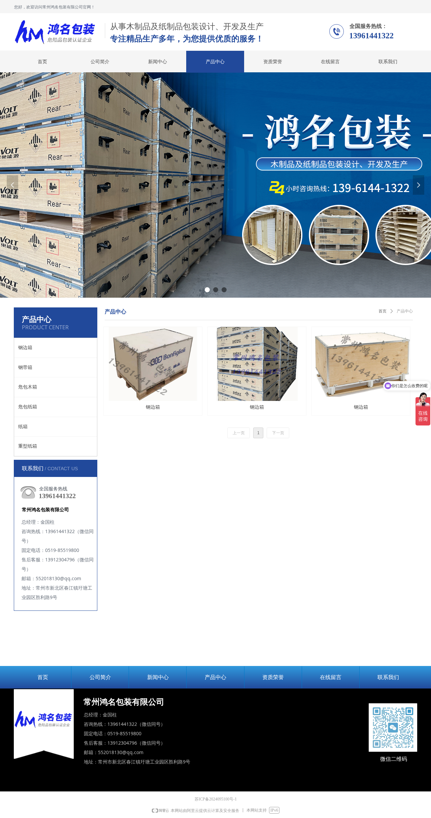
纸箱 (23, 426)
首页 (382, 311)
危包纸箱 (27, 406)
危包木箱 (27, 386)
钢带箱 (25, 367)
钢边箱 (25, 347)
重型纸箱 (27, 446)
